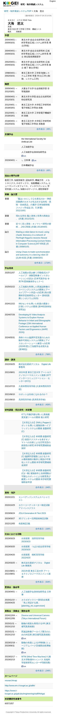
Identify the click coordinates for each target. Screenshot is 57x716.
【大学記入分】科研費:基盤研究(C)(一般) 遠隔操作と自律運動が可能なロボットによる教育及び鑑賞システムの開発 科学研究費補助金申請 (36, 476)
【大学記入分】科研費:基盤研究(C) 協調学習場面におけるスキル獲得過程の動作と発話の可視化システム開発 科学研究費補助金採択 (36, 459)
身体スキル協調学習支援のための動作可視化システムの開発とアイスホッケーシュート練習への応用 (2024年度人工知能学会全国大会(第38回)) (34, 343)
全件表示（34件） (43, 487)
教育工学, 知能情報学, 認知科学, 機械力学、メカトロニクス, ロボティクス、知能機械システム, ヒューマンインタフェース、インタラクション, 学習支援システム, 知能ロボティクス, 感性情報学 (28, 184)
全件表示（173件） (43, 263)
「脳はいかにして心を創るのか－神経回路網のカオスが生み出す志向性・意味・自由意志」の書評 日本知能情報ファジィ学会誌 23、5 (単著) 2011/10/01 (33, 205)
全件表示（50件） (43, 582)
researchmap (11, 680)
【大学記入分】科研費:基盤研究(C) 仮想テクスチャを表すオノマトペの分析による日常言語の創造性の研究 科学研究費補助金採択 (36, 442)
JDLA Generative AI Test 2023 (32, 513)
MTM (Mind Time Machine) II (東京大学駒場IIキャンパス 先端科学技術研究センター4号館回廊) (36, 659)
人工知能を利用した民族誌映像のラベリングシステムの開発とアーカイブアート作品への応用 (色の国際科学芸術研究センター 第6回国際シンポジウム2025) (35, 292)
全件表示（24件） (43, 670)
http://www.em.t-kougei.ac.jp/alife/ (20, 685)
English (53, 1)
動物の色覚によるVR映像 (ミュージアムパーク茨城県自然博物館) (35, 645)
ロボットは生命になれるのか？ (33, 394)
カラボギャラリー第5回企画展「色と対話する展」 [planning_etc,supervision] (35, 603)
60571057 (9, 703)
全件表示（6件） (44, 170)
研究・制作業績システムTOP (17, 11)
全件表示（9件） (44, 129)
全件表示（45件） (43, 404)
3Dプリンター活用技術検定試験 (33, 518)
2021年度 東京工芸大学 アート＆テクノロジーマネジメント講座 (35, 574)
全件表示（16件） (43, 529)
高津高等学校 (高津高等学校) (32, 399)
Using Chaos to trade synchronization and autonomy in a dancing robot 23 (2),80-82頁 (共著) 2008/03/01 (33, 255)
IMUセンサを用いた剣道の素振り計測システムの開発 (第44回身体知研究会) (35, 306)
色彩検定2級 (24, 523)
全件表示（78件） (43, 354)
